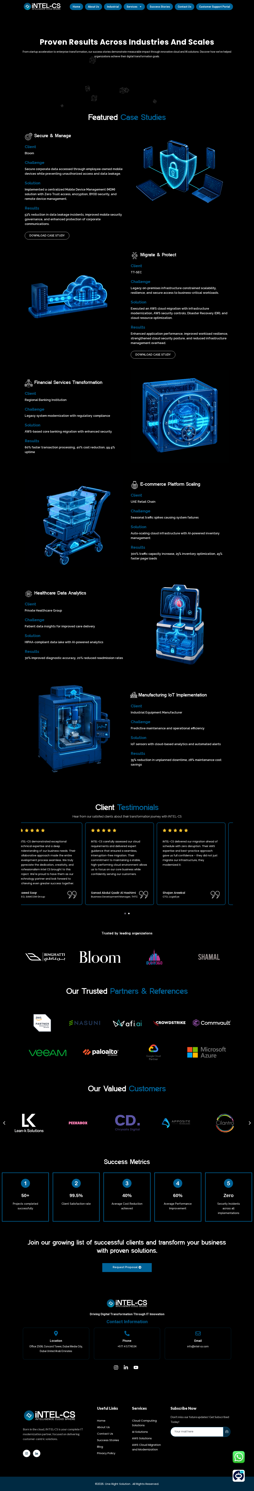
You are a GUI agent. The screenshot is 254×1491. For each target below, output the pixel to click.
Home (76, 6)
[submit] (226, 1432)
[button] (125, 914)
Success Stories (160, 6)
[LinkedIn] (36, 1453)
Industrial (113, 6)
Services (132, 6)
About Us (93, 6)
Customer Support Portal (214, 6)
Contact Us (184, 6)
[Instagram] (26, 1453)
